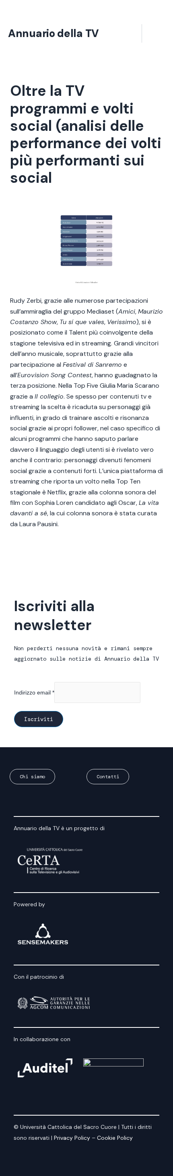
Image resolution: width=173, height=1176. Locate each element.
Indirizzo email (34, 692)
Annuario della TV (53, 33)
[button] (129, 33)
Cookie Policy (115, 1137)
